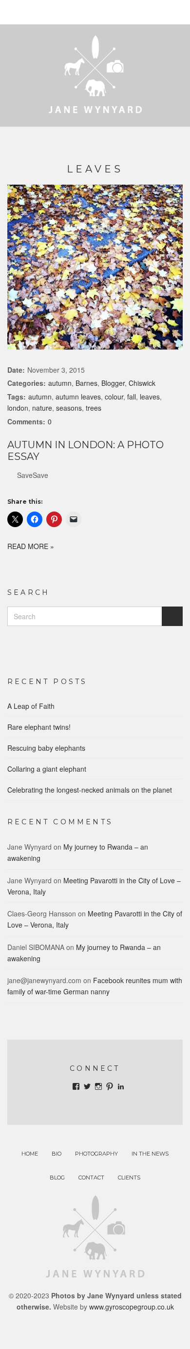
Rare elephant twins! (39, 727)
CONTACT (91, 1177)
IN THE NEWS (150, 1153)
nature (42, 408)
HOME (29, 1153)
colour (114, 396)
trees (93, 408)
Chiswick (142, 383)
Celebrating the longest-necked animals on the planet (89, 790)
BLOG (57, 1177)
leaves (150, 396)
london (17, 408)
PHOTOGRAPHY (96, 1153)
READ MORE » (30, 546)
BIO (56, 1153)
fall (131, 396)
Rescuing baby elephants (46, 748)
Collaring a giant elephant (46, 769)
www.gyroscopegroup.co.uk (131, 1306)
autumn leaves (78, 396)
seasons (69, 408)
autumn (60, 383)
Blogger (113, 383)
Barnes (86, 383)
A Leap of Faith (31, 706)
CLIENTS (129, 1177)
